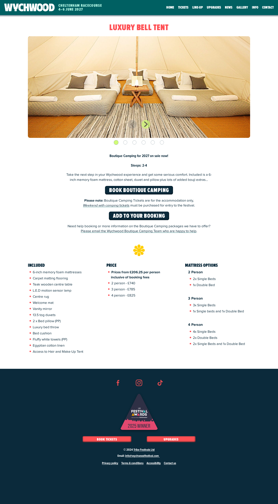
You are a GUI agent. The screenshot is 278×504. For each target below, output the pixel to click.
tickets (106, 205)
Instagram (139, 390)
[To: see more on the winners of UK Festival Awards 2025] (139, 412)
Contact (268, 7)
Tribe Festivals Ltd (144, 450)
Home (170, 7)
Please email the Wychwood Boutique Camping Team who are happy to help (138, 231)
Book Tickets (107, 439)
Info (255, 7)
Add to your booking (139, 216)
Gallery (242, 7)
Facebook (118, 390)
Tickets (183, 7)
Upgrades (214, 7)
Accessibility (154, 463)
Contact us (170, 463)
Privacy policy (110, 463)
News (228, 7)
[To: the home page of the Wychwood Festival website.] (29, 7)
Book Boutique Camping (139, 190)
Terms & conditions (132, 463)
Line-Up (197, 7)
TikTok (160, 390)
